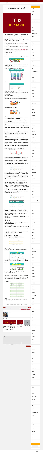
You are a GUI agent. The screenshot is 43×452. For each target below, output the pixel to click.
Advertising (33, 11)
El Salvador (33, 150)
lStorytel (33, 241)
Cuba (32, 121)
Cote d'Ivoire (33, 112)
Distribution (33, 137)
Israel (32, 210)
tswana (32, 409)
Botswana (33, 77)
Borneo (32, 74)
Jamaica (33, 213)
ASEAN (32, 40)
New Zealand (33, 283)
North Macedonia (34, 295)
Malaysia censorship (34, 251)
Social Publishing (33, 368)
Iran (32, 204)
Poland (32, 317)
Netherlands (33, 282)
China (32, 100)
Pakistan (33, 302)
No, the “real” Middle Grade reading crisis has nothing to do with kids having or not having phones (20, 325)
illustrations (33, 191)
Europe (32, 156)
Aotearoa (33, 30)
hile (32, 181)
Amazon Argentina (34, 24)
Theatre (33, 402)
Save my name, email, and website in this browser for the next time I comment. (12, 344)
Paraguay (33, 308)
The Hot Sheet (33, 399)
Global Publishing (34, 172)
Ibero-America (33, 188)
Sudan (32, 384)
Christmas (33, 102)
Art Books (33, 39)
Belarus (32, 59)
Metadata (33, 261)
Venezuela (33, 428)
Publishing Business (34, 324)
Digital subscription (34, 134)
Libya (32, 235)
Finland (32, 160)
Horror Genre (33, 184)
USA (32, 425)
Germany (33, 169)
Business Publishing (34, 87)
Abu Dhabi (33, 8)
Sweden (32, 386)
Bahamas (33, 52)
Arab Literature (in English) (35, 33)
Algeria (32, 20)
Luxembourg (33, 242)
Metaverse (33, 263)
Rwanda (33, 345)
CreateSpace (33, 115)
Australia (33, 46)
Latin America (33, 229)
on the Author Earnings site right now (22, 49)
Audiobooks (33, 43)
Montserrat (33, 273)
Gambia (33, 163)
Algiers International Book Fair (35, 21)
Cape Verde (33, 93)
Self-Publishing (33, 352)
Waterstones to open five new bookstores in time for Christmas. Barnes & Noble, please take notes (27, 326)
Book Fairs (33, 68)
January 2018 (22, 43)
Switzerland (33, 387)
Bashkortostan (33, 58)
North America (33, 292)
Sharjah (32, 358)
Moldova (33, 270)
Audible (32, 42)
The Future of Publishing (34, 396)
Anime (32, 27)
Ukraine (32, 418)
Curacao (33, 122)
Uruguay (33, 424)
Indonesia (33, 197)
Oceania (33, 298)
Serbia (32, 355)
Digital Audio (33, 131)
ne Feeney (33, 279)
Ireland (32, 207)
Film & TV (33, 159)
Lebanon (33, 232)
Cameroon (33, 90)
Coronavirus (33, 109)
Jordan (32, 216)
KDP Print (33, 219)
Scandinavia (33, 349)
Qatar (32, 333)
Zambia (32, 440)
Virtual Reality (33, 431)
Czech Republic (33, 125)
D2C (32, 128)
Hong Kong (33, 182)
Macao (32, 244)
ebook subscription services (35, 143)
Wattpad (33, 434)
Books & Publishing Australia (35, 71)
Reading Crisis (33, 336)
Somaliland (33, 371)
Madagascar (33, 245)
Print (32, 320)
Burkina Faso (33, 84)
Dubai (32, 141)
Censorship (33, 96)
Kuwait (32, 226)
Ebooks (32, 144)
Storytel (33, 383)
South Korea (33, 377)
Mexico (32, 264)
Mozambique (33, 276)
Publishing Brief (33, 323)
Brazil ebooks (33, 80)
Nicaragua (33, 286)
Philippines (33, 311)
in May (11, 44)
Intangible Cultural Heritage (35, 200)
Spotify (32, 380)
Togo (32, 405)
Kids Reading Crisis (34, 222)
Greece (32, 175)
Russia (32, 343)
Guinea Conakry (33, 178)
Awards (32, 49)
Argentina (33, 36)
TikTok (32, 403)
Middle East (33, 267)
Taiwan (32, 390)
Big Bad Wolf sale (33, 65)
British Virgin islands (34, 81)
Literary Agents (33, 238)
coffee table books (34, 103)
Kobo (32, 223)
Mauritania (33, 257)
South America (33, 374)
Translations (33, 406)
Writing (32, 437)
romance (33, 339)
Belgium (33, 61)
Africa (32, 14)
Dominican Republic (34, 140)
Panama (33, 305)
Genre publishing (33, 166)
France (32, 162)
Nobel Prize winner (34, 289)
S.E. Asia (33, 346)
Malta (32, 254)
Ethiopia (33, 153)
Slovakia (33, 362)
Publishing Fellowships (34, 327)
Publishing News (33, 330)
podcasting (33, 314)
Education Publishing (34, 147)
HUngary (33, 185)
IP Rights (33, 201)
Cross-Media (33, 118)
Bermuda (33, 62)
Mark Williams (10, 312)
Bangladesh (33, 55)
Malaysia (33, 248)
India (32, 194)
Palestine (33, 304)
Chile (32, 99)
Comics (32, 106)
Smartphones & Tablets (34, 365)
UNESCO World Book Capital (35, 421)
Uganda (33, 415)
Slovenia (33, 364)
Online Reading (33, 301)
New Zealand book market (34, 285)
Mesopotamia (33, 260)
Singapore (33, 361)
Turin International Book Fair (35, 412)
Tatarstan (33, 393)
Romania (33, 342)
